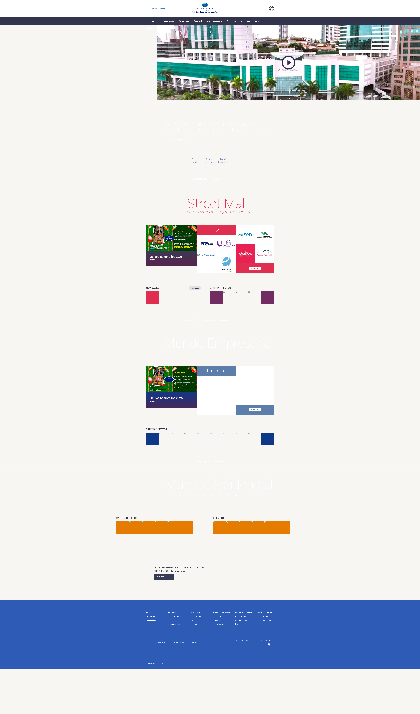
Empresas (208, 320)
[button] (287, 98)
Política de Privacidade (244, 640)
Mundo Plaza (183, 21)
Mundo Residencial (234, 21)
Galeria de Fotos (174, 624)
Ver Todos (195, 288)
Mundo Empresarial (214, 21)
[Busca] (253, 8)
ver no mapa (162, 577)
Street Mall (198, 21)
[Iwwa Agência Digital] (270, 663)
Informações (200, 179)
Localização (169, 21)
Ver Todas (255, 268)
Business (224, 320)
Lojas (216, 179)
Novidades (155, 21)
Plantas (219, 462)
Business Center (253, 21)
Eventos (194, 624)
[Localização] (259, 8)
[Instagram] (271, 8)
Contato (149, 29)
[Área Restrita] (148, 8)
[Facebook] (265, 8)
